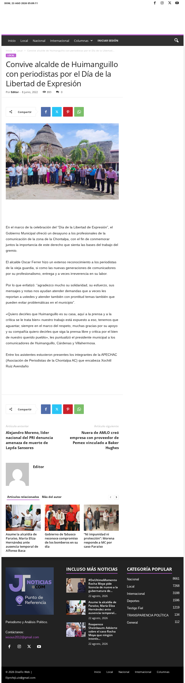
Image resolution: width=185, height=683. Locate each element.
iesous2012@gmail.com (22, 637)
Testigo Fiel (135, 608)
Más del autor (51, 497)
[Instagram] (162, 3)
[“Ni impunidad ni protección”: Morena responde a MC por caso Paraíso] (101, 518)
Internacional (59, 40)
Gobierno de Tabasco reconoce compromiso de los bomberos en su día (61, 540)
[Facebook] (155, 3)
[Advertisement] (62, 212)
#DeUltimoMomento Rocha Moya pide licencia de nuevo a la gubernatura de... (103, 585)
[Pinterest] (68, 112)
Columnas (81, 40)
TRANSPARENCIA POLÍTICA (148, 615)
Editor (15, 92)
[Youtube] (177, 3)
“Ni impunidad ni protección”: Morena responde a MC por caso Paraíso (99, 540)
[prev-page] (110, 497)
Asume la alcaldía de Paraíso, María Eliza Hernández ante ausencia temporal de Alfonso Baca (22, 542)
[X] (169, 3)
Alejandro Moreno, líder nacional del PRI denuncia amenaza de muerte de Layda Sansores (29, 440)
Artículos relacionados (23, 497)
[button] (176, 40)
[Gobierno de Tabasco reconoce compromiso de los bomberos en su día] (62, 518)
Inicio (12, 40)
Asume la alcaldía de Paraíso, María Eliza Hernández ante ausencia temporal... (102, 607)
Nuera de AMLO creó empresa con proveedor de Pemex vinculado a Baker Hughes (94, 440)
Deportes (133, 601)
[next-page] (116, 497)
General (132, 622)
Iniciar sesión (108, 40)
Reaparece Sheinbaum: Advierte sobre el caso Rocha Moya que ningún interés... (102, 631)
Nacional (39, 40)
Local (24, 40)
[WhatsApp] (79, 112)
